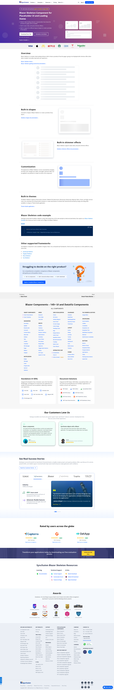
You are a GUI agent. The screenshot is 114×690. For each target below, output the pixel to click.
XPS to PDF (38, 643)
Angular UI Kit (39, 670)
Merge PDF (38, 639)
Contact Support (49, 633)
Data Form (24, 296)
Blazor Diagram (60, 639)
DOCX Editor (38, 649)
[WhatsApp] (87, 643)
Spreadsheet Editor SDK (25, 651)
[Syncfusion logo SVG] (24, 2)
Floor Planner (38, 647)
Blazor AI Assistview (61, 645)
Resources (48, 2)
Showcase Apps (77, 657)
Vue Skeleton (26, 258)
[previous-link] (19, 296)
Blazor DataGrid (60, 631)
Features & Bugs (49, 635)
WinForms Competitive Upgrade (64, 664)
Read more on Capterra (30, 542)
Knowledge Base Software (26, 663)
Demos (75, 647)
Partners (76, 641)
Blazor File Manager (61, 641)
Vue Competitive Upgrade (62, 660)
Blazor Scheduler (61, 637)
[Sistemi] (50, 476)
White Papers (48, 647)
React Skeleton (27, 255)
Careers (75, 637)
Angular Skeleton (27, 253)
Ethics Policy (64, 685)
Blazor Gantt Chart (61, 635)
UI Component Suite (24, 629)
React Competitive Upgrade (63, 658)
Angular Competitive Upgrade (63, 654)
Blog (75, 633)
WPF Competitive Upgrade (63, 666)
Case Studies (48, 649)
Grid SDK (22, 631)
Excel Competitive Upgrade (63, 672)
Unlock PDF (38, 637)
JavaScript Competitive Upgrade (64, 656)
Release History (77, 663)
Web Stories (48, 657)
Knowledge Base (49, 631)
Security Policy (46, 685)
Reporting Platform (24, 657)
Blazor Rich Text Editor (62, 643)
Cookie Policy (29, 685)
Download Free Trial (88, 553)
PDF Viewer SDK (23, 647)
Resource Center (49, 661)
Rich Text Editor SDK (24, 639)
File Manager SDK (24, 643)
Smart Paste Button (87, 296)
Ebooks (47, 645)
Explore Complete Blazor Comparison (34, 282)
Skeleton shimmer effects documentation (67, 149)
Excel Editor (38, 651)
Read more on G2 (57, 542)
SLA (46, 637)
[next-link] (94, 296)
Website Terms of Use (38, 685)
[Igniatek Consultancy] (25, 476)
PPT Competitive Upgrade (62, 674)
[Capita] (76, 476)
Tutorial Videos (77, 653)
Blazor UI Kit (38, 668)
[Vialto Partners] (88, 476)
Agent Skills (45, 9)
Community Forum (50, 629)
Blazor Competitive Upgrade (63, 652)
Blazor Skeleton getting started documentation (33, 63)
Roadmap (76, 661)
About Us (60, 2)
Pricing (55, 2)
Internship (76, 639)
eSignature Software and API (26, 659)
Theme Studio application (27, 206)
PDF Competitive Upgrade (62, 668)
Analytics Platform (24, 655)
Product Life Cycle (49, 639)
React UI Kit (38, 666)
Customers (76, 631)
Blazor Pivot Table (61, 647)
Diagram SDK (23, 641)
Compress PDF (39, 641)
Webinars (48, 659)
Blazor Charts (60, 633)
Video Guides (77, 655)
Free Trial (38, 629)
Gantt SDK (22, 637)
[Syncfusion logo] (25, 682)
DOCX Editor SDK (24, 649)
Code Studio (23, 653)
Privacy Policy (22, 685)
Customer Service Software (26, 661)
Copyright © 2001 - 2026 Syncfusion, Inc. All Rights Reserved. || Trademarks (34, 687)
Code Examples (49, 653)
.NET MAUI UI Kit (39, 664)
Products (32, 2)
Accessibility (48, 655)
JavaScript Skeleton (28, 251)
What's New (76, 659)
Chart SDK (22, 633)
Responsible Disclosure (55, 685)
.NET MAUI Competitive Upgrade (64, 662)
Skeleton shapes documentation (29, 118)
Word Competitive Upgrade (63, 670)
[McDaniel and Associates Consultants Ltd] (38, 476)
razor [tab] (23, 223)
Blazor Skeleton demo (26, 61)
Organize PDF (39, 645)
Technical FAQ (49, 651)
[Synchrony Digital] (64, 476)
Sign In (82, 2)
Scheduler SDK (23, 635)
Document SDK (23, 645)
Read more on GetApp (82, 542)
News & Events (77, 635)
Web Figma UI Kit (39, 672)
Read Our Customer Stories (27, 468)
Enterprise (40, 2)
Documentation (77, 649)
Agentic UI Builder (38, 9)
